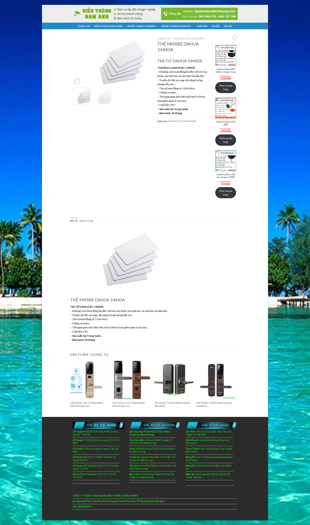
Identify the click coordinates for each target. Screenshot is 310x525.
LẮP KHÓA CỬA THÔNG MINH (189, 38)
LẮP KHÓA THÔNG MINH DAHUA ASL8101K (214, 404)
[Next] (147, 60)
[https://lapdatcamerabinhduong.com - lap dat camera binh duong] (155, 13)
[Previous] (78, 60)
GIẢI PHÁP (202, 26)
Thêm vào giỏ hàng (225, 87)
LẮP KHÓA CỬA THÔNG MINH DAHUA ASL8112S (86, 404)
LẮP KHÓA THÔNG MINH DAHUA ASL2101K (172, 404)
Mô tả (73, 221)
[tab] (73, 221)
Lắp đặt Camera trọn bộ (141, 26)
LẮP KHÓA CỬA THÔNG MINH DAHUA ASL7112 (128, 404)
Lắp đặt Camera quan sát (176, 26)
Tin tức (228, 26)
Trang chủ (83, 26)
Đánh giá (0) (86, 221)
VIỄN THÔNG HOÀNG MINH (108, 26)
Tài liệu (215, 26)
